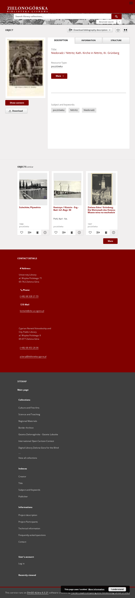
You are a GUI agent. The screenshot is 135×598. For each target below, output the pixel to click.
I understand (117, 589)
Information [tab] (88, 40)
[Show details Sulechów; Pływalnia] (45, 232)
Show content (17, 102)
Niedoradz (89, 110)
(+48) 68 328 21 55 (29, 296)
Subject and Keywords (29, 489)
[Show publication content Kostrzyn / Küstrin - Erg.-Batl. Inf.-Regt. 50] (71, 232)
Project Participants (28, 521)
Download (17, 110)
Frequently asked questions (32, 535)
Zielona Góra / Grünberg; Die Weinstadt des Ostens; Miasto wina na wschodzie (101, 210)
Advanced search (106, 22)
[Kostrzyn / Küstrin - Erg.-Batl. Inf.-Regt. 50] (67, 189)
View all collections (27, 457)
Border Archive (26, 427)
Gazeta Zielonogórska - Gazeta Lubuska (38, 434)
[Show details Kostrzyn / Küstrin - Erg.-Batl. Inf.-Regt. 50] (79, 232)
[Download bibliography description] (29, 232)
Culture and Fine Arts (29, 407)
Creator (22, 476)
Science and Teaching (29, 414)
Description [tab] (61, 40)
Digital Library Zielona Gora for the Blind (38, 447)
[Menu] (131, 3)
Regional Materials (27, 421)
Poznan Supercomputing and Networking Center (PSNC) (100, 592)
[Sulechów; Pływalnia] (33, 189)
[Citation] (125, 30)
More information (96, 589)
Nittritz (74, 110)
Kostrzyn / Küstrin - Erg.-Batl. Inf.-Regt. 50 (66, 208)
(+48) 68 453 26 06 (29, 347)
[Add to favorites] (117, 30)
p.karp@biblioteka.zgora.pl (33, 356)
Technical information (29, 528)
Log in (21, 563)
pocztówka (57, 66)
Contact (22, 541)
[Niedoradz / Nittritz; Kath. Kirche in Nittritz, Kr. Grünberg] (25, 67)
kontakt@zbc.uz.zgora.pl (32, 310)
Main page (22, 389)
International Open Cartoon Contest (36, 441)
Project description (27, 515)
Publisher (23, 496)
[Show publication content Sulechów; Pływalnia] (37, 232)
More (110, 241)
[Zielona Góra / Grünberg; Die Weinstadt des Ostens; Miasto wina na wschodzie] (102, 189)
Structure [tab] (116, 40)
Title (20, 483)
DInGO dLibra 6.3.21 (38, 592)
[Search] (116, 16)
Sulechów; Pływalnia (30, 207)
